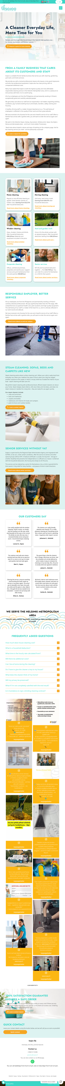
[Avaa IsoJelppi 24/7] (60, 1081)
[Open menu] (60, 8)
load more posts (32, 985)
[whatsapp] (32, 1062)
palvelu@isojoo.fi (32, 1055)
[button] (19, 720)
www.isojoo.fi (20, 732)
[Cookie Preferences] (4, 1082)
